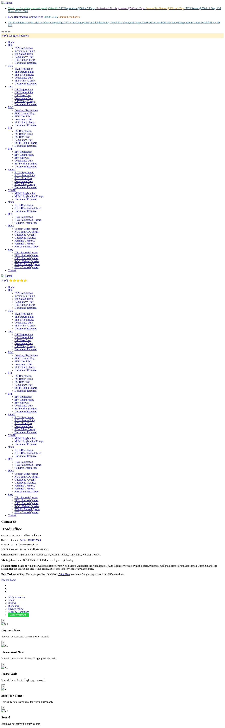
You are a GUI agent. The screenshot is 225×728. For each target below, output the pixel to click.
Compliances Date (24, 56)
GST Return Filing (24, 92)
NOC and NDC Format (26, 231)
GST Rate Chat (22, 95)
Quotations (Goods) (24, 234)
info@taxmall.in (16, 597)
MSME (12, 190)
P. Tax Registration (24, 172)
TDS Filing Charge (24, 80)
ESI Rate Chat (21, 136)
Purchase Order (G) (24, 240)
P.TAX (11, 169)
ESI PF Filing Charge (25, 142)
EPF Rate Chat (22, 157)
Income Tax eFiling (24, 51)
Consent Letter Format (26, 228)
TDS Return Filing (24, 71)
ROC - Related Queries (26, 261)
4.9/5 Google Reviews (15, 35)
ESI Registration (23, 131)
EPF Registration (23, 151)
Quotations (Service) (25, 237)
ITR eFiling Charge (24, 59)
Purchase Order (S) (24, 243)
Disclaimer (13, 606)
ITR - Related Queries (26, 252)
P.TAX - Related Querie (27, 264)
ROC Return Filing (24, 113)
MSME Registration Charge (29, 196)
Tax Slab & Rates (23, 54)
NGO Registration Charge (28, 208)
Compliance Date (23, 77)
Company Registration (26, 110)
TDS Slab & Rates (24, 74)
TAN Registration (23, 68)
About (11, 600)
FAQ (10, 249)
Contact (12, 270)
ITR (10, 45)
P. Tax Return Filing (24, 175)
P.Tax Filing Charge (24, 184)
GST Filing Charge (24, 101)
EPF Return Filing (24, 154)
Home (11, 42)
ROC (11, 107)
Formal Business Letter (26, 246)
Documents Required (25, 62)
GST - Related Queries (26, 258)
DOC (11, 225)
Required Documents (25, 222)
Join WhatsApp (18, 614)
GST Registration (23, 89)
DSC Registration (23, 217)
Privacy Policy (15, 608)
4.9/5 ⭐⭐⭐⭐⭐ (14, 280)
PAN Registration (23, 48)
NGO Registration (24, 205)
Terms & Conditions (18, 611)
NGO (11, 202)
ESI (10, 128)
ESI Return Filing (23, 134)
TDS (10, 65)
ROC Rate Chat (22, 116)
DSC (10, 214)
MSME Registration (24, 193)
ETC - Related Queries (26, 267)
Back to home (8, 580)
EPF (10, 148)
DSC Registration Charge (27, 219)
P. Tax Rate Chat (23, 178)
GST (10, 86)
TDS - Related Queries (26, 255)
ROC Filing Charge (24, 122)
